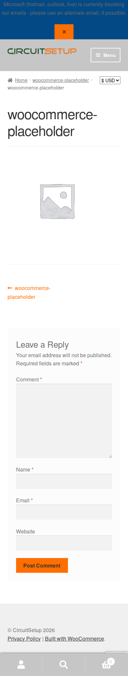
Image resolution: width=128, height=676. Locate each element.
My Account (21, 665)
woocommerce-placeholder (60, 80)
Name (24, 469)
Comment (29, 379)
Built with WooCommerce (74, 638)
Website (25, 531)
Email (24, 500)
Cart (98, 659)
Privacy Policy (24, 638)
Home (21, 80)
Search (64, 665)
